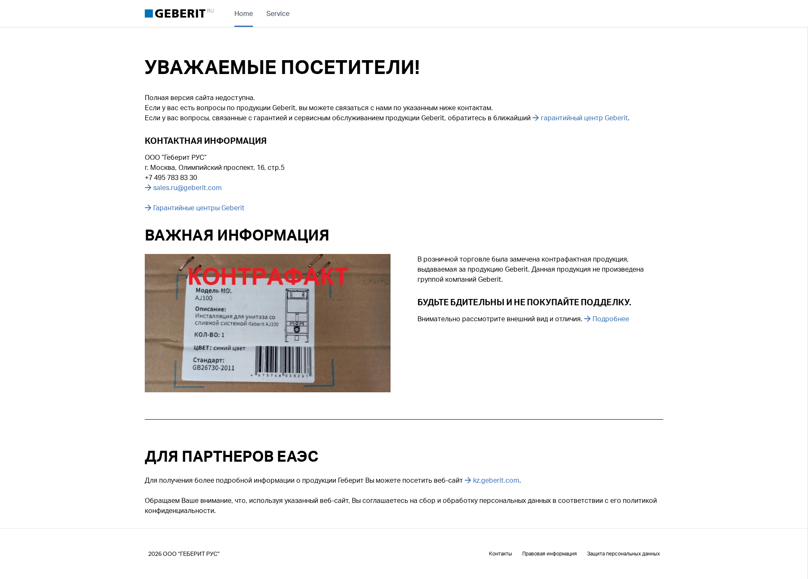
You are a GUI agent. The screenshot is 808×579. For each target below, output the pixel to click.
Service (278, 13)
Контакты (500, 553)
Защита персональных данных (623, 553)
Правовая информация (549, 553)
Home (243, 13)
